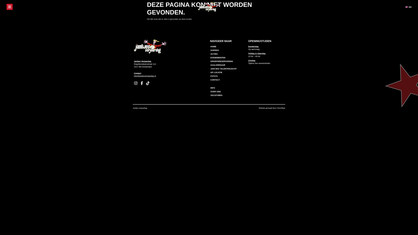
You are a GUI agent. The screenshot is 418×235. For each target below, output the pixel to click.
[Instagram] (136, 83)
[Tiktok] (148, 83)
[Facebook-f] (142, 83)
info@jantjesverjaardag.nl (145, 76)
